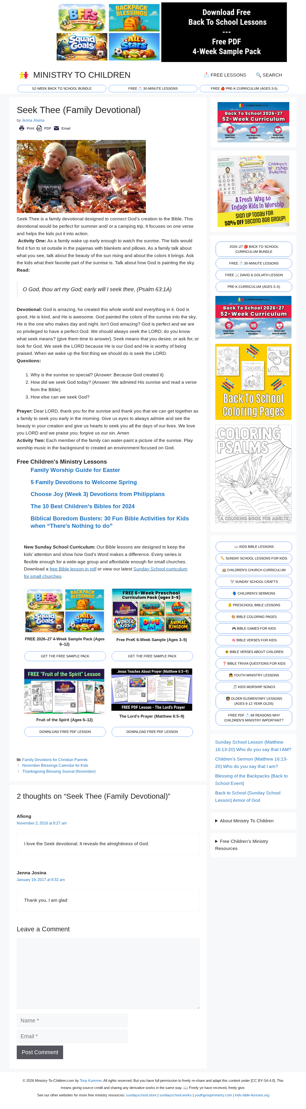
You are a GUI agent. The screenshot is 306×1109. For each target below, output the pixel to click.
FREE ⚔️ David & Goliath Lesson (254, 275)
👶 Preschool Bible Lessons (254, 605)
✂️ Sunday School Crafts (254, 582)
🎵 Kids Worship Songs (254, 687)
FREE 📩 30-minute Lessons (153, 88)
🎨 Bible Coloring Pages (254, 617)
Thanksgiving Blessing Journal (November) (59, 771)
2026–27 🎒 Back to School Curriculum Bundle (254, 249)
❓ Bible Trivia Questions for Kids (253, 663)
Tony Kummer (91, 1080)
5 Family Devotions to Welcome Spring (84, 482)
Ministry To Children (82, 74)
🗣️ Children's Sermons (254, 593)
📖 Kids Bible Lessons (254, 547)
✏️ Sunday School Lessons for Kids (254, 558)
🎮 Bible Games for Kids (254, 628)
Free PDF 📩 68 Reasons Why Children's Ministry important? (254, 717)
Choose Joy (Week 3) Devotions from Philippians (98, 494)
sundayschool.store (141, 1095)
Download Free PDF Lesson (65, 732)
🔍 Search (269, 75)
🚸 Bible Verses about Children (254, 652)
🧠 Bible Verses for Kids (254, 640)
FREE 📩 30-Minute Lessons (254, 263)
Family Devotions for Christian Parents (54, 759)
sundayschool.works (175, 1095)
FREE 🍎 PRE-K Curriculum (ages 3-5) (244, 88)
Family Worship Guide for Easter (75, 470)
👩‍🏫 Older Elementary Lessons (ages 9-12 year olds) (254, 701)
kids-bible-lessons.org (252, 1095)
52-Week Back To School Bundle (62, 88)
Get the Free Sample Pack (65, 656)
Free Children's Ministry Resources (241, 845)
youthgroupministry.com (213, 1095)
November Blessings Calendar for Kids (55, 765)
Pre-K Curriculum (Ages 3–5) (254, 287)
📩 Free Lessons (225, 75)
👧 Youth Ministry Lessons (254, 675)
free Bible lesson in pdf (73, 568)
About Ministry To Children (247, 820)
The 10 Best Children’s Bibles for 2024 (83, 506)
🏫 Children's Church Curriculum (254, 570)
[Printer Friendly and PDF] (44, 131)
